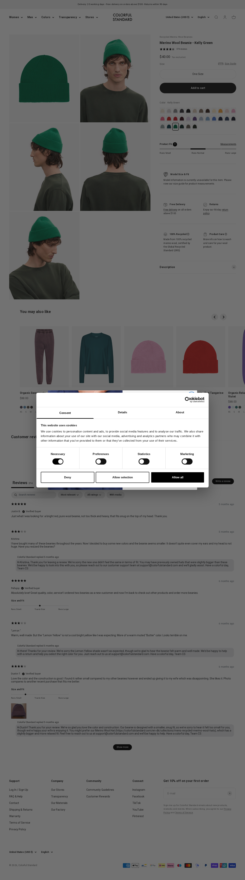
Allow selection (122, 477)
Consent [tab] (65, 412)
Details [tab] (122, 412)
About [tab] (180, 412)
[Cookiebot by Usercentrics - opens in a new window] (187, 400)
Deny (67, 477)
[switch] (101, 461)
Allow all (177, 477)
